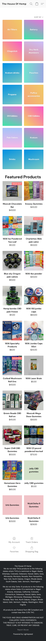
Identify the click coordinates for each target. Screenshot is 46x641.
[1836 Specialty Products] (12, 330)
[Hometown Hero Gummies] (12, 470)
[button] (14, 4)
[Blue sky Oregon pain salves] (12, 261)
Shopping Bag (31, 551)
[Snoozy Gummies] (33, 191)
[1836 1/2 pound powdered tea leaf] (33, 435)
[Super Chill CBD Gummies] (12, 435)
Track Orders (32, 542)
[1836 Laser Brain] (33, 365)
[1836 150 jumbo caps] (33, 295)
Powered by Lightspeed (23, 634)
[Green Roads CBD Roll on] (12, 400)
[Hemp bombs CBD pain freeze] (12, 295)
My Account (14, 542)
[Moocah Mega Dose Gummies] (33, 400)
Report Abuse (23, 630)
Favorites (14, 551)
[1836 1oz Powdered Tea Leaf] (12, 226)
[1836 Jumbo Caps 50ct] (33, 330)
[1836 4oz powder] (33, 261)
